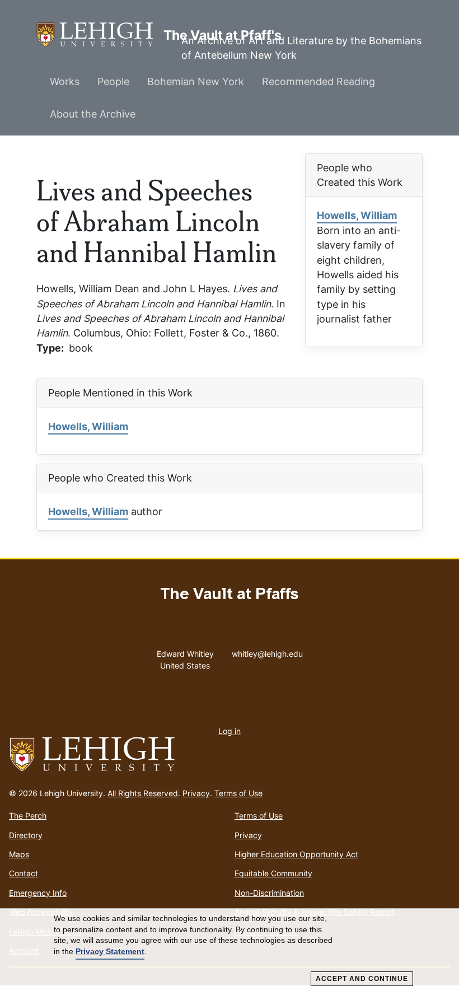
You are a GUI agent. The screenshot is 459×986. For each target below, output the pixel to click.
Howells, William (357, 215)
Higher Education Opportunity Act (296, 854)
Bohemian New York (195, 81)
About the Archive (92, 114)
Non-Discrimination (269, 892)
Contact (23, 873)
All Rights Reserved (142, 793)
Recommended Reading (318, 81)
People (113, 81)
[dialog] (229, 947)
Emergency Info (38, 892)
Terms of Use (238, 793)
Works (64, 81)
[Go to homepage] (229, 755)
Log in (229, 731)
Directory (26, 835)
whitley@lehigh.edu (267, 651)
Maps (19, 854)
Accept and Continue (362, 979)
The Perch (27, 815)
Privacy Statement (110, 951)
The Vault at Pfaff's (99, 35)
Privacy (196, 793)
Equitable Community (273, 873)
